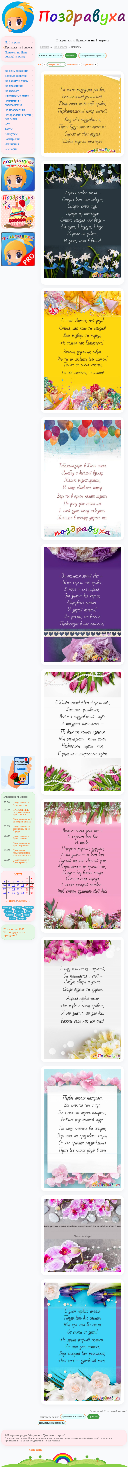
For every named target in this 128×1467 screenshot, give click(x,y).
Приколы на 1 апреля (18, 47)
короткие (89, 64)
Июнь (26, 915)
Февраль (19, 911)
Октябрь (7, 907)
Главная (44, 46)
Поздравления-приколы (92, 55)
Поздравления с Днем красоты (21, 861)
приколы (71, 55)
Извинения (12, 144)
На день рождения (16, 70)
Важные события (15, 75)
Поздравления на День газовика (21, 837)
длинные (73, 64)
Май (18, 915)
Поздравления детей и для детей (19, 116)
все (41, 64)
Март (28, 911)
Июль (12, 918)
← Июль (11, 900)
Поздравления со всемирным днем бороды (21, 829)
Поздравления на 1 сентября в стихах (22, 820)
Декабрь (28, 907)
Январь (8, 911)
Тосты (8, 128)
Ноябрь (18, 907)
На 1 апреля (12, 42)
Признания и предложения (13, 102)
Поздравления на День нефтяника (21, 844)
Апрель (9, 915)
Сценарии (11, 149)
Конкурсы (11, 133)
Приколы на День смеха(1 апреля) (16, 54)
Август (18, 873)
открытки (55, 64)
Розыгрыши (12, 139)
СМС (8, 123)
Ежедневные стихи (17, 95)
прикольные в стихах (50, 55)
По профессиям (15, 109)
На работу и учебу (16, 80)
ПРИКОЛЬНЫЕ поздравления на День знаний (21, 812)
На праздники (14, 85)
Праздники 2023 (14, 929)
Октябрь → (23, 900)
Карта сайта (35, 1449)
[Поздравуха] (18, 17)
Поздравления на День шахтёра (21, 803)
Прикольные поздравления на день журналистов (22, 852)
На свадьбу (12, 90)
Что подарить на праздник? (14, 934)
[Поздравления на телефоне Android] (18, 772)
